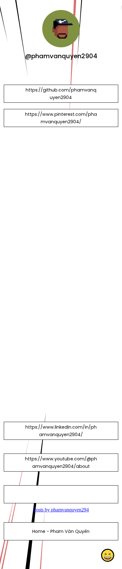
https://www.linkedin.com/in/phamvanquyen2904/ (61, 431)
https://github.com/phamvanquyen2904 (61, 94)
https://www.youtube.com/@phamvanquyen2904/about (61, 462)
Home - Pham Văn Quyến (60, 531)
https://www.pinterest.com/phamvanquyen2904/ (61, 118)
